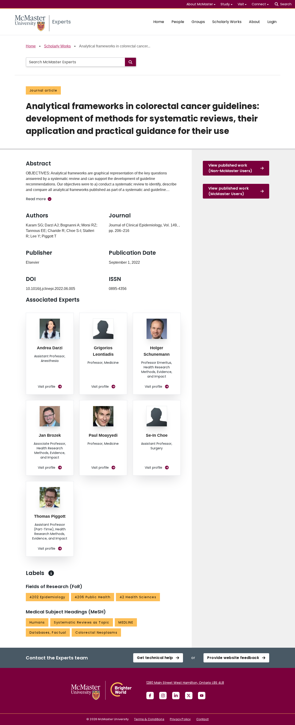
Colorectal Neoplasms (96, 632)
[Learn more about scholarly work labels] (51, 573)
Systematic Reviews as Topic (81, 622)
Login (272, 21)
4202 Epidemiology (47, 597)
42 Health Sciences (138, 597)
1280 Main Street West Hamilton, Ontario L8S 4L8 (185, 683)
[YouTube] (201, 695)
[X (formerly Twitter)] (188, 695)
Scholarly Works (227, 21)
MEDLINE (125, 622)
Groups (198, 21)
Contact (202, 719)
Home (158, 21)
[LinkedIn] (176, 695)
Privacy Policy (180, 719)
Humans (37, 622)
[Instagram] (163, 695)
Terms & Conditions (149, 719)
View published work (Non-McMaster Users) (230, 168)
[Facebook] (150, 695)
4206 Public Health (92, 597)
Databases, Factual (48, 632)
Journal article (43, 90)
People (177, 21)
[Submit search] (130, 62)
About (254, 21)
